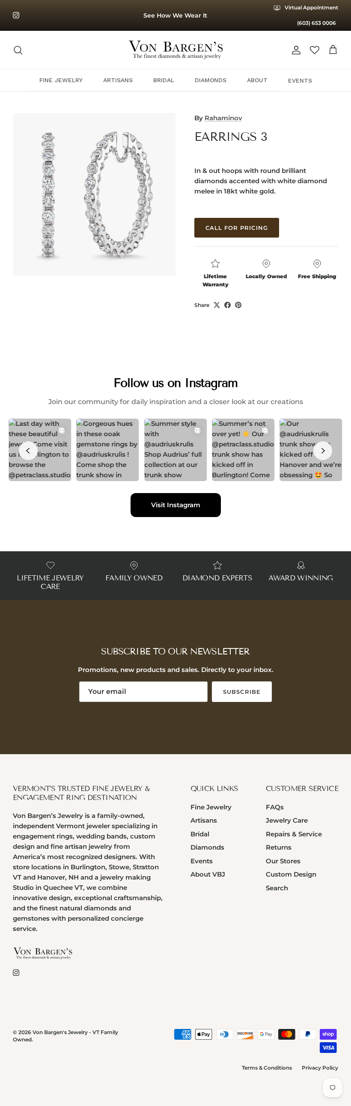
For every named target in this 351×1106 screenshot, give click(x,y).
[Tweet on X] (217, 305)
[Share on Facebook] (227, 305)
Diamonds (207, 847)
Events (201, 861)
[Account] (294, 50)
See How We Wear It (175, 15)
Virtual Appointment (310, 7)
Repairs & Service (294, 834)
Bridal (199, 834)
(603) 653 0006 (316, 23)
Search (277, 888)
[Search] (18, 50)
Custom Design (291, 874)
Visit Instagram (175, 505)
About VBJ (207, 874)
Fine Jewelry (211, 807)
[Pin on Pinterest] (238, 305)
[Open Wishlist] (314, 50)
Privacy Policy (320, 1067)
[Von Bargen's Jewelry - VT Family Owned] (176, 50)
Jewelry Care (287, 820)
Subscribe (241, 691)
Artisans (203, 820)
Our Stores (283, 861)
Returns (279, 847)
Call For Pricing (236, 227)
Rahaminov (223, 118)
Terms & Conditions (267, 1067)
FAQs (275, 807)
